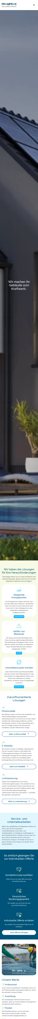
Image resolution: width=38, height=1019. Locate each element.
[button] (34, 5)
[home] (9, 5)
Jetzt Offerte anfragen (19, 932)
